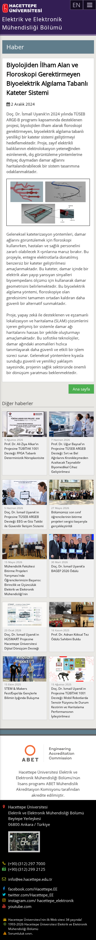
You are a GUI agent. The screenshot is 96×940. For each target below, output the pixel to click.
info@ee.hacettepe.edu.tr (30, 879)
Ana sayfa (81, 389)
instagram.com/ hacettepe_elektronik (41, 900)
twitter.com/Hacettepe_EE (31, 894)
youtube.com (19, 906)
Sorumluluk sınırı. (20, 933)
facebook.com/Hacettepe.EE (32, 889)
